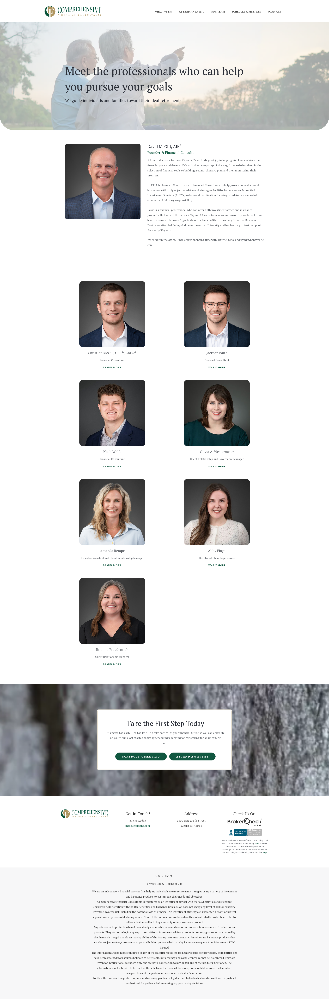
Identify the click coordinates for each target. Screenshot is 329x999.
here (257, 843)
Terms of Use (174, 884)
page (265, 852)
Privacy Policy (155, 884)
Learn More (112, 367)
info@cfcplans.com (137, 826)
